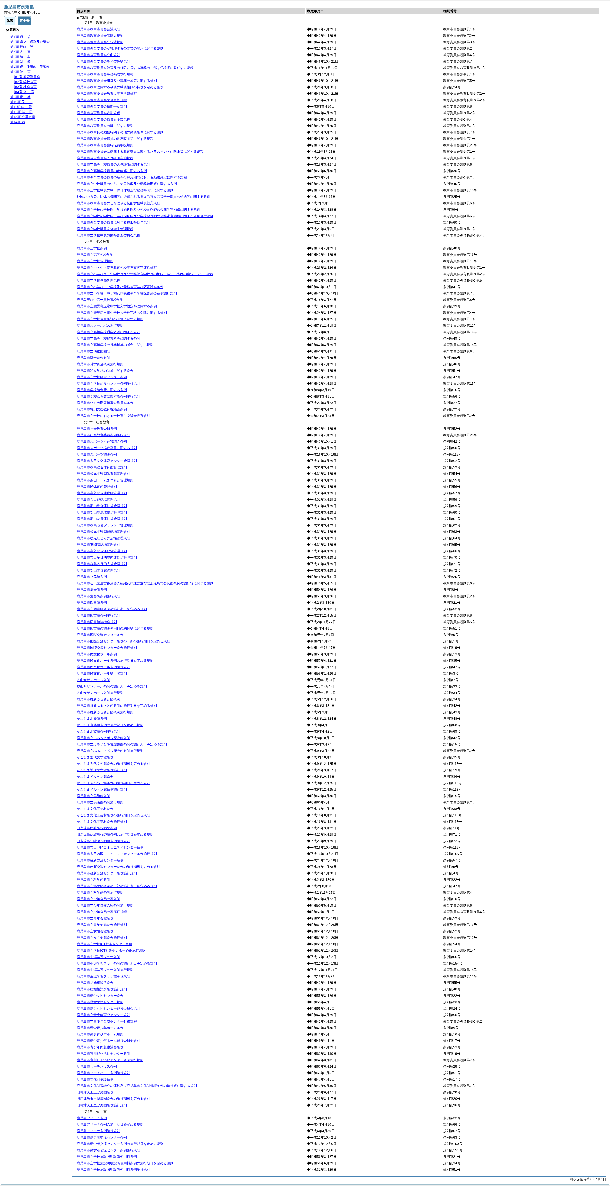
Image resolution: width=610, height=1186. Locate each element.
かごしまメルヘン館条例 (95, 776)
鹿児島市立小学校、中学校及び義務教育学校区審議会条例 (120, 287)
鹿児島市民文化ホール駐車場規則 (102, 673)
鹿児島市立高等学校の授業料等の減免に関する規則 (115, 345)
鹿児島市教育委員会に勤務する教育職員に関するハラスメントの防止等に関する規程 (140, 151)
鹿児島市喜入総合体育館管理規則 (102, 493)
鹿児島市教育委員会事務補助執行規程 (105, 74)
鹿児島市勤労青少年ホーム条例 (100, 1028)
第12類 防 (21, 112)
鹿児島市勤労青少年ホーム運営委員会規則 (108, 1041)
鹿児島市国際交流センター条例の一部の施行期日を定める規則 (123, 641)
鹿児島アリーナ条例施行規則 (98, 1131)
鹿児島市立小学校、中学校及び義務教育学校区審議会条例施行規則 (127, 293)
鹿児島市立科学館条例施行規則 (100, 892)
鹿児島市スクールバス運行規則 (100, 325)
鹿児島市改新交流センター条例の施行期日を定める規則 (118, 867)
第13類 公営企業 (22, 117)
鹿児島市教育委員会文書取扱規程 (102, 100)
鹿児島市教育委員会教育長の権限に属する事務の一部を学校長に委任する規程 (135, 68)
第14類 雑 (17, 122)
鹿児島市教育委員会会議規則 (98, 29)
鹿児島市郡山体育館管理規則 (98, 570)
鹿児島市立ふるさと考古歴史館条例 (103, 738)
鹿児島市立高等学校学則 (95, 255)
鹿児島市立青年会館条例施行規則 (102, 925)
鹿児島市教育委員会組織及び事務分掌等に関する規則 (117, 81)
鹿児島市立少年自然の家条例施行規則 (105, 905)
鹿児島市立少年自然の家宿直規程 (102, 912)
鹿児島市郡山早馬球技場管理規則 (102, 512)
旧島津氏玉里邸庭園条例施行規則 (102, 1105)
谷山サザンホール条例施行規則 (100, 693)
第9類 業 (20, 97)
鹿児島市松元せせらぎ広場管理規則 (103, 538)
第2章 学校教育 (25, 82)
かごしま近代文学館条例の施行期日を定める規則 (113, 764)
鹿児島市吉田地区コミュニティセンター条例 (110, 847)
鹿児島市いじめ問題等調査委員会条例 (105, 403)
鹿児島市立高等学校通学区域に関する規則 (108, 332)
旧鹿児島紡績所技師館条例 (97, 828)
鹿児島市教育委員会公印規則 (98, 55)
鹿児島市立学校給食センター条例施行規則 (108, 383)
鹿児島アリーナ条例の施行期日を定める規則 (110, 1124)
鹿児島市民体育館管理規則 (97, 486)
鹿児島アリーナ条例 (92, 1118)
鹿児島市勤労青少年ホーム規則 (100, 1034)
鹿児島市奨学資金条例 (93, 358)
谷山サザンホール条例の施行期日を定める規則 (112, 686)
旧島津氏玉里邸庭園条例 (95, 1092)
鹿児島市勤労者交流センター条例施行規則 (108, 1150)
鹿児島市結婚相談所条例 (95, 983)
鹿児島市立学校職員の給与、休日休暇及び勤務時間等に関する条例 (127, 184)
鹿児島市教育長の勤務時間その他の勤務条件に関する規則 (120, 132)
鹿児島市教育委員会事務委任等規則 (103, 61)
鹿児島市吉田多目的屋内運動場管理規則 (107, 557)
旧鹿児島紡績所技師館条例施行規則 (103, 841)
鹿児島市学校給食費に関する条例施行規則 (108, 396)
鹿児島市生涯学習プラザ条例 (98, 957)
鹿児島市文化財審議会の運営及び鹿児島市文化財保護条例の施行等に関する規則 (137, 1086)
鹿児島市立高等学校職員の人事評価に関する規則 (113, 164)
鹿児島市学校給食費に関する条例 (102, 390)
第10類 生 (21, 102)
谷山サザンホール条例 (93, 680)
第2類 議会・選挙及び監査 (30, 42)
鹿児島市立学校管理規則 (95, 261)
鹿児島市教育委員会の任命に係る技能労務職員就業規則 (118, 203)
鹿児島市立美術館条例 (93, 796)
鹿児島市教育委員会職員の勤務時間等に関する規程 (115, 139)
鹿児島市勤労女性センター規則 (100, 1002)
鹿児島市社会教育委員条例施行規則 (103, 435)
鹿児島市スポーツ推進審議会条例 (102, 441)
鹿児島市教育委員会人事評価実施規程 (105, 158)
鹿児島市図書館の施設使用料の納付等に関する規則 (115, 628)
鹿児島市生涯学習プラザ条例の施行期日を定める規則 (117, 963)
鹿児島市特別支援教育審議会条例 (102, 409)
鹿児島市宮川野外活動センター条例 (103, 1053)
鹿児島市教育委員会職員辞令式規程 (103, 119)
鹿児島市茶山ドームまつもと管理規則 (105, 480)
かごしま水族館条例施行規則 (98, 731)
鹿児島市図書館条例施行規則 (98, 615)
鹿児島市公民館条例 (92, 577)
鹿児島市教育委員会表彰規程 (98, 113)
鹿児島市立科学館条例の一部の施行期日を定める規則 (117, 886)
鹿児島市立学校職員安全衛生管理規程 (105, 229)
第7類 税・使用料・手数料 (30, 67)
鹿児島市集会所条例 (92, 590)
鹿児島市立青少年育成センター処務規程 (107, 1021)
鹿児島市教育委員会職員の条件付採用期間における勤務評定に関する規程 (132, 177)
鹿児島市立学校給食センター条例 (102, 377)
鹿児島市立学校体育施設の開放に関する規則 (110, 319)
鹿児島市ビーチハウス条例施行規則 (103, 1073)
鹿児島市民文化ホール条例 (97, 654)
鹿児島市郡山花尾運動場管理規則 (102, 519)
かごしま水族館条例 (92, 718)
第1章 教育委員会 (27, 77)
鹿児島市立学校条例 (92, 248)
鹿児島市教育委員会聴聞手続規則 (102, 106)
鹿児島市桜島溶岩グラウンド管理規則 (105, 525)
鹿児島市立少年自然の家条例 (98, 899)
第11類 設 (21, 107)
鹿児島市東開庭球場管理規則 (98, 544)
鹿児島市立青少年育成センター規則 (103, 1015)
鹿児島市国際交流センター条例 (100, 635)
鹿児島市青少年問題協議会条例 (100, 1047)
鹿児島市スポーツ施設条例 (97, 454)
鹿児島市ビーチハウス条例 (97, 1066)
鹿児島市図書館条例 (92, 602)
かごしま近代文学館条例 (95, 757)
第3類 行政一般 (21, 47)
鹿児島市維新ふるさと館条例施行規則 (105, 712)
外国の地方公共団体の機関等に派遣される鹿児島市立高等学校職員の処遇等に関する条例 (143, 197)
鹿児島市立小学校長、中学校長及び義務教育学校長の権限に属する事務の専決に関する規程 (145, 274)
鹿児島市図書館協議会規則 (97, 622)
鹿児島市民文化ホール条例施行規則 (103, 667)
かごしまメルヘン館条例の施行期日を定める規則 (113, 783)
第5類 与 (20, 57)
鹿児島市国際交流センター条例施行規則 (107, 648)
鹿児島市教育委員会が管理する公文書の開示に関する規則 (120, 48)
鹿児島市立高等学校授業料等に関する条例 (108, 338)
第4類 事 (20, 52)
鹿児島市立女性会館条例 (95, 931)
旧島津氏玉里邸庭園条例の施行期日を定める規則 (113, 1099)
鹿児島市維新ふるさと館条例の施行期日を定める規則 (117, 706)
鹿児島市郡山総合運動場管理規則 (102, 506)
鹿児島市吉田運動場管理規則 (98, 499)
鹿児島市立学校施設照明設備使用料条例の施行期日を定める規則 (125, 1163)
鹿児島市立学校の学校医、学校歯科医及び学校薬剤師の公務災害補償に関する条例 (138, 209)
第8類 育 (20, 72)
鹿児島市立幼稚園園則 (93, 351)
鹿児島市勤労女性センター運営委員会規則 (108, 1008)
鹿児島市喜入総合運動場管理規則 (102, 551)
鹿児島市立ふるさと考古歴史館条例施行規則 (110, 751)
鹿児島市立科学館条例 (93, 880)
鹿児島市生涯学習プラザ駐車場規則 (103, 976)
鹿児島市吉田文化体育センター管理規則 (107, 461)
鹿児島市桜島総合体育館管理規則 (102, 467)
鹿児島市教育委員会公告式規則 (100, 42)
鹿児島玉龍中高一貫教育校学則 (100, 300)
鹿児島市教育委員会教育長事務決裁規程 (107, 93)
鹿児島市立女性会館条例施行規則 (102, 937)
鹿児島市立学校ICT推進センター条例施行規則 (111, 950)
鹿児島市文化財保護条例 (95, 1079)
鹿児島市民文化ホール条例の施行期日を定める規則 (115, 660)
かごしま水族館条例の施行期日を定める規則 (110, 725)
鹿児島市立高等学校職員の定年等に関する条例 (112, 171)
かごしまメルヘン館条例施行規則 (102, 789)
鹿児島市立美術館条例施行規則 (100, 802)
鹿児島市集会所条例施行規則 (98, 596)
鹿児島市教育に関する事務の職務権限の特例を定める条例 (120, 87)
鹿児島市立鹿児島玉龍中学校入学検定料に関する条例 (117, 306)
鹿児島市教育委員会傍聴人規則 (100, 35)
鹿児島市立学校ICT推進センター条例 (104, 944)
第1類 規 (20, 37)
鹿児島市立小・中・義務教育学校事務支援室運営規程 (117, 267)
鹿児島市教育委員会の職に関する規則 (105, 126)
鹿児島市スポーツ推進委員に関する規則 (107, 448)
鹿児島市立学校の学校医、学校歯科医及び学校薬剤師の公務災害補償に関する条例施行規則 (145, 216)
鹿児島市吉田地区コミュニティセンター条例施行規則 (117, 854)
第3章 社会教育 (25, 87)
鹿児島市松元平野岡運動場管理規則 (103, 532)
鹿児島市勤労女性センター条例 (100, 995)
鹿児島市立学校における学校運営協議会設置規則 (113, 416)
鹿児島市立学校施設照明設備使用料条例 (107, 1157)
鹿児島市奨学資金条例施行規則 (100, 364)
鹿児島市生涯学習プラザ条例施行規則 (105, 970)
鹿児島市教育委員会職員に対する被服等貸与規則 (113, 222)
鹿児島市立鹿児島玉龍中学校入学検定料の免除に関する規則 (122, 313)
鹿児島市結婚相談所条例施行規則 (102, 989)
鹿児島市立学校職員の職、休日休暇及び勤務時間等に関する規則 (125, 190)
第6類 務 (20, 62)
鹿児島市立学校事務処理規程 (98, 280)
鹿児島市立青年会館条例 (95, 918)
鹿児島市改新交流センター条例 (100, 860)
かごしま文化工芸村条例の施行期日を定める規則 (113, 815)
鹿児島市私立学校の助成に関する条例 (105, 371)
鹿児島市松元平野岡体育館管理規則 (103, 474)
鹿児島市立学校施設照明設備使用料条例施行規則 (113, 1169)
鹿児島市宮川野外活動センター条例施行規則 (110, 1060)
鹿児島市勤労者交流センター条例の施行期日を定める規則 (120, 1144)
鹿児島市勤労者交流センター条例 (102, 1137)
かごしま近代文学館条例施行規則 (102, 770)
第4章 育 (24, 92)
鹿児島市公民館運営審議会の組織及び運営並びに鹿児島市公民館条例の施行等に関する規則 (145, 583)
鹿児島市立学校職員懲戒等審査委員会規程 (108, 235)
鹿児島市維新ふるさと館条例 (98, 699)
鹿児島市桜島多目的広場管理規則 (102, 564)
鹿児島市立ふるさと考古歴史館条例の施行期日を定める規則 (122, 744)
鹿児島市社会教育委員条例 (97, 428)
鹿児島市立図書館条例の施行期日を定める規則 (112, 609)
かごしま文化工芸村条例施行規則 (102, 822)
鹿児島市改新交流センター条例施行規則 (107, 873)
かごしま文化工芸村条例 (95, 809)
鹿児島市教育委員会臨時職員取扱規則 (105, 145)
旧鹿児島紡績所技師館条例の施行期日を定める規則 (115, 834)
